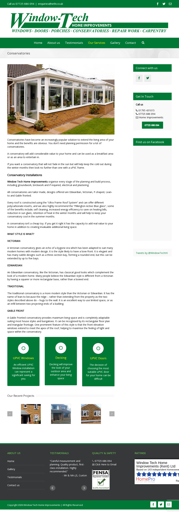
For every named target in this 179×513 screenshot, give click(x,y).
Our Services (96, 43)
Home (38, 43)
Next (84, 488)
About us (53, 43)
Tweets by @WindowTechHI (152, 253)
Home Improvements (151, 117)
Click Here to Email (105, 464)
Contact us (13, 485)
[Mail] (170, 3)
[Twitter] (164, 3)
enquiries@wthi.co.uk (50, 3)
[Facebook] (157, 3)
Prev (52, 488)
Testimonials (74, 43)
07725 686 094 (103, 461)
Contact (130, 43)
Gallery (115, 43)
